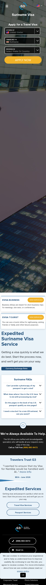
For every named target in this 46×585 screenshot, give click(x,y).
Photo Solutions (31, 580)
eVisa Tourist (10, 317)
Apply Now (23, 60)
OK (23, 575)
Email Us (19, 550)
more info (25, 472)
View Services (36, 300)
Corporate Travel (10, 580)
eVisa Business (10, 300)
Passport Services (23, 513)
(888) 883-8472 (30, 447)
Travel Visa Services (23, 505)
